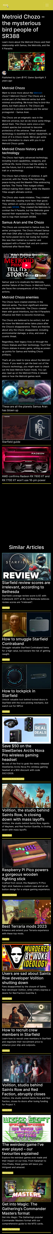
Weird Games (8, 1173)
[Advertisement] (26, 512)
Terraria (6, 939)
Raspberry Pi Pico (9, 895)
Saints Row (7, 835)
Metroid (38, 92)
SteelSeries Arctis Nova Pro (13, 779)
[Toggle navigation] (47, 5)
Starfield (6, 608)
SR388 (15, 207)
